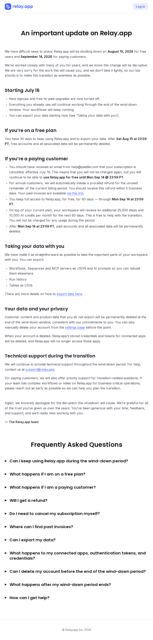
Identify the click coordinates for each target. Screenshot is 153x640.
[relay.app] (19, 6)
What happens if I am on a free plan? (47, 474)
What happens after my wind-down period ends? (60, 584)
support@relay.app (40, 369)
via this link (75, 193)
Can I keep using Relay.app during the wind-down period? (69, 461)
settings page (75, 327)
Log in (140, 6)
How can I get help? (29, 597)
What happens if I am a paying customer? (53, 487)
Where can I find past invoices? (41, 526)
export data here (69, 294)
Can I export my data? (33, 540)
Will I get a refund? (28, 500)
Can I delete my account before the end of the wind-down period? (78, 571)
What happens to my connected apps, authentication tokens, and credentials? (78, 555)
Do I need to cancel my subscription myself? (55, 513)
